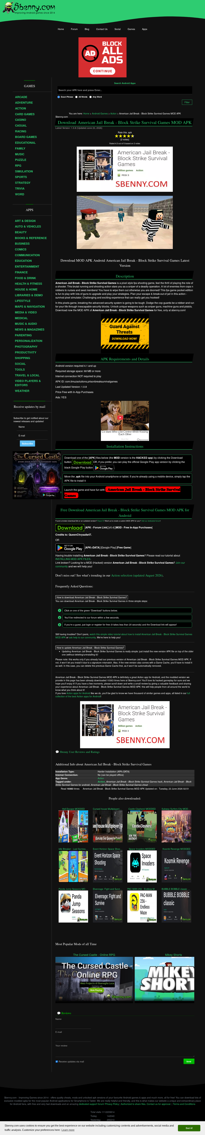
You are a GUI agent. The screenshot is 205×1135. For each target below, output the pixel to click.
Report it (100, 521)
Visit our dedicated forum (150, 521)
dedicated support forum (91, 1104)
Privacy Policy (112, 1104)
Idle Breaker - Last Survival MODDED (73, 848)
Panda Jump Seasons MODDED (73, 889)
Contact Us (101, 29)
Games (131, 29)
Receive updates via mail (71, 1061)
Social (118, 29)
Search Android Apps (124, 83)
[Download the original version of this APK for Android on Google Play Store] (69, 547)
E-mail (58, 1032)
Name (58, 1019)
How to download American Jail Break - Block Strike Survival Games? (92, 597)
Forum (74, 29)
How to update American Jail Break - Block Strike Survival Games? (90, 647)
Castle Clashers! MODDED (142, 808)
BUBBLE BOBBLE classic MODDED (176, 889)
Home (61, 29)
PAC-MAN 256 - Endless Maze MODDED (142, 889)
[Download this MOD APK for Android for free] (69, 527)
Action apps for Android (78, 693)
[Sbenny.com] (29, 6)
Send (188, 1061)
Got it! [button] (189, 1128)
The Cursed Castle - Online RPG (94, 955)
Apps (144, 29)
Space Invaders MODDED (142, 848)
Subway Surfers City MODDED (176, 808)
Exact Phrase (67, 97)
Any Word (97, 97)
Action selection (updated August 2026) (137, 575)
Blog (87, 29)
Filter (187, 102)
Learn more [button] (68, 1130)
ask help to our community (82, 637)
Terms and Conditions (184, 1104)
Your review (61, 1045)
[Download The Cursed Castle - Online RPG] (94, 978)
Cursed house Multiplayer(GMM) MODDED (107, 808)
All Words (83, 97)
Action (101, 778)
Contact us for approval (158, 1104)
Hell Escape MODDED (73, 808)
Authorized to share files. (133, 1104)
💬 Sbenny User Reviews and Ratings (77, 752)
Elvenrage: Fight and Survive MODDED (107, 889)
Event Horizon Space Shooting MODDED (107, 848)
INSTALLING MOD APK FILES (72, 559)
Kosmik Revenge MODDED (176, 848)
